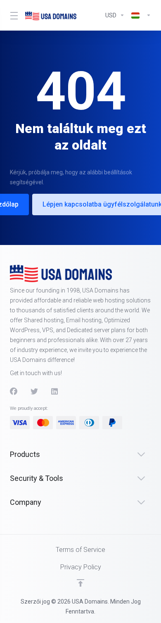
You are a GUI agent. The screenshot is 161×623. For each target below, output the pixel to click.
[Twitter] (34, 392)
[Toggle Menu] (13, 15)
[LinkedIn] (55, 392)
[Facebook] (13, 392)
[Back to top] (80, 583)
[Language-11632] (139, 15)
